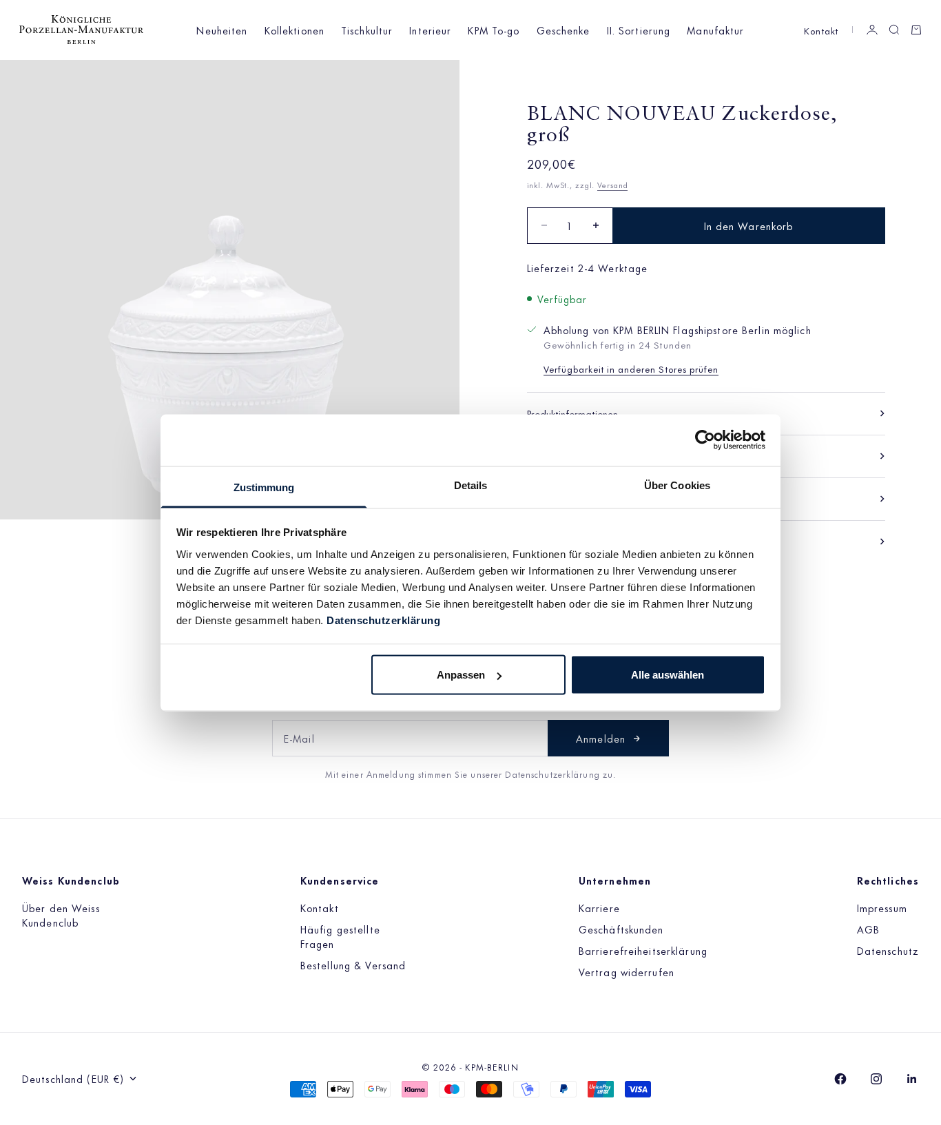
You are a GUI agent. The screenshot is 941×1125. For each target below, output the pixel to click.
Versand (612, 184)
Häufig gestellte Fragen (340, 936)
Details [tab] (471, 485)
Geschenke (563, 30)
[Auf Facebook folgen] (840, 1079)
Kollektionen (294, 30)
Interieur (430, 30)
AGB (868, 929)
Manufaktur (715, 30)
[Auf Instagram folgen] (876, 1079)
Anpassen (461, 675)
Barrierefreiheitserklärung (643, 950)
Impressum (882, 908)
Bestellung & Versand (353, 965)
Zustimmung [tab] (264, 487)
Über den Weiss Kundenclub (61, 915)
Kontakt (821, 30)
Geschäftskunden (621, 929)
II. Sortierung (639, 30)
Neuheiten (221, 30)
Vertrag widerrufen (626, 972)
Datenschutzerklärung (383, 620)
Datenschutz (888, 950)
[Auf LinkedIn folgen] (912, 1079)
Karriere (599, 908)
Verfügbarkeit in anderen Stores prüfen (631, 368)
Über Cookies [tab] (677, 485)
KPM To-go (493, 30)
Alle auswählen (667, 675)
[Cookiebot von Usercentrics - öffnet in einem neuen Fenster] (705, 440)
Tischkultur (367, 30)
